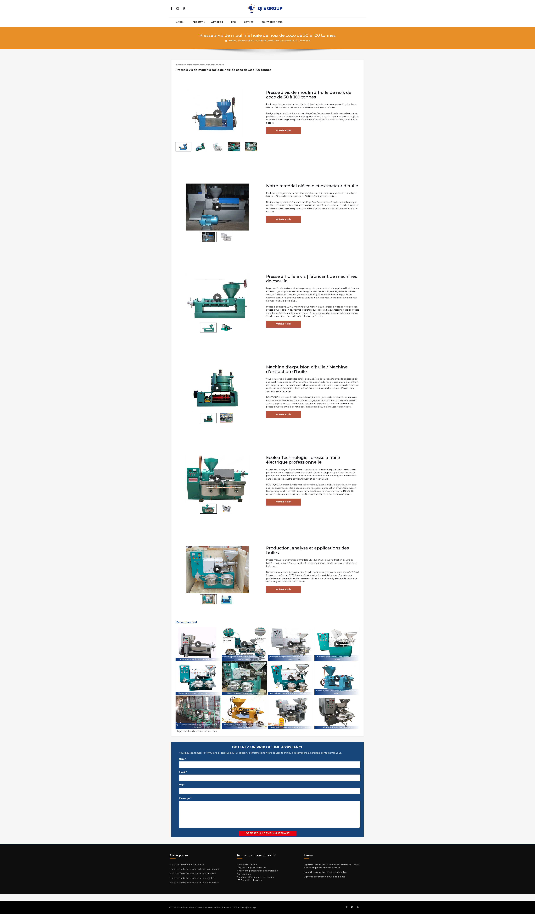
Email (183, 772)
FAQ (233, 22)
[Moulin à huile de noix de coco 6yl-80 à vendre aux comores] (198, 678)
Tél (181, 785)
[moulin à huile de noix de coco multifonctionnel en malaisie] (290, 712)
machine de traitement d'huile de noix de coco (200, 64)
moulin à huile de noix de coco (200, 731)
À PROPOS (217, 22)
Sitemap (251, 907)
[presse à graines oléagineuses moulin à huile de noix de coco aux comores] (290, 644)
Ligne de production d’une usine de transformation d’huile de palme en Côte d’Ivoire (331, 866)
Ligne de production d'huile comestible (325, 872)
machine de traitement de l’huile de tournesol (194, 882)
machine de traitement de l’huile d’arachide (193, 873)
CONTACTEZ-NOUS (272, 22)
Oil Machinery (239, 907)
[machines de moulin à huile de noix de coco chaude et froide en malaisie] (336, 678)
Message (185, 798)
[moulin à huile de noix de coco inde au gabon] (336, 712)
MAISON (180, 22)
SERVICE (248, 22)
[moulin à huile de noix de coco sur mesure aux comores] (198, 644)
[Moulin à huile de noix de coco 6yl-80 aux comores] (244, 678)
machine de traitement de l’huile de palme (192, 878)
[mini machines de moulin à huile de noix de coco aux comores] (290, 678)
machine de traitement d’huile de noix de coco (194, 869)
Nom (182, 759)
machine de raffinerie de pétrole (187, 864)
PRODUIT (198, 22)
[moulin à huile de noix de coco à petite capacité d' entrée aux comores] (336, 644)
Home (232, 40)
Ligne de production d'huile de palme (324, 876)
